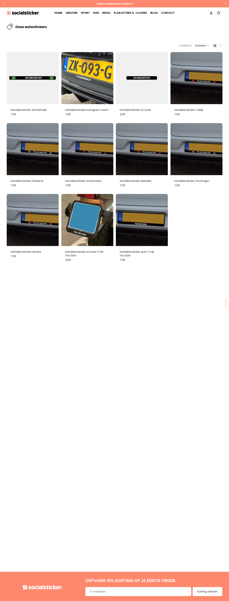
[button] (202, 45)
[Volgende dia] (225, 3)
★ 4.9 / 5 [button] (226, 303)
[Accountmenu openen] (211, 13)
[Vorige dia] (3, 3)
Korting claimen (207, 591)
